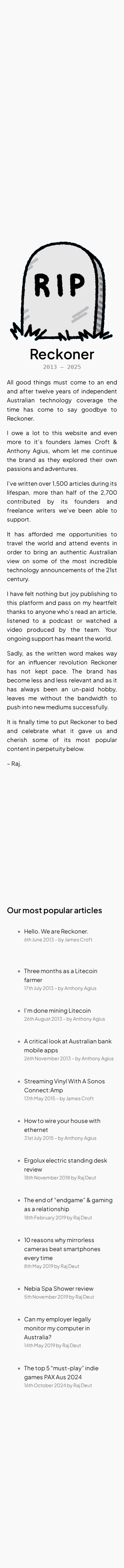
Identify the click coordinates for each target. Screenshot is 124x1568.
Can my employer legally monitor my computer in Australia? (57, 1328)
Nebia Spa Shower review (58, 1288)
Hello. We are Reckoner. (56, 931)
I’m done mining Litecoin (57, 1010)
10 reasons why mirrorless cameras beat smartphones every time (62, 1248)
